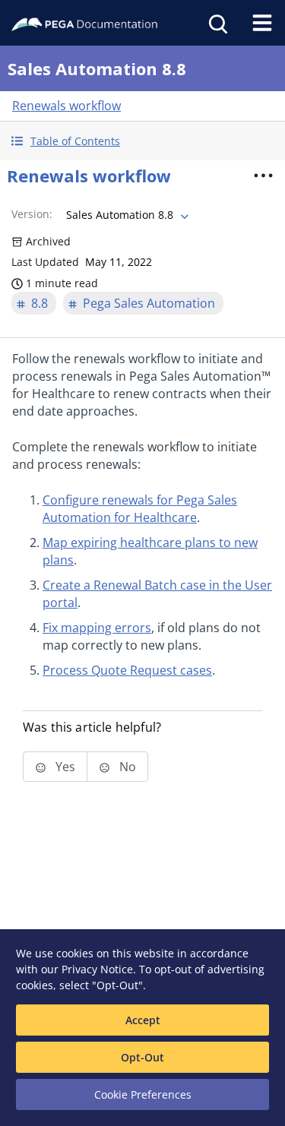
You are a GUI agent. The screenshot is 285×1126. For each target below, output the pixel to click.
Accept (142, 1020)
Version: (31, 214)
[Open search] (216, 22)
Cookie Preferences (143, 1094)
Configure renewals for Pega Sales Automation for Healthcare (140, 509)
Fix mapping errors (97, 627)
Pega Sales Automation (149, 303)
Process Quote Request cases (127, 670)
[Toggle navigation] (262, 22)
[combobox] (125, 215)
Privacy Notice (97, 969)
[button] (142, 141)
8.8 (39, 303)
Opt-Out (142, 1057)
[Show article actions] (263, 175)
